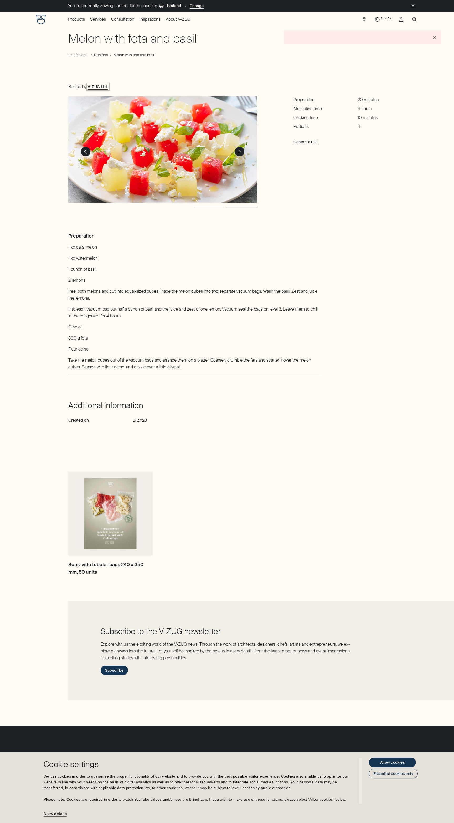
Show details (55, 813)
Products (76, 19)
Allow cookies (392, 762)
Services (98, 19)
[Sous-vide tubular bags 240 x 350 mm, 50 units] (110, 514)
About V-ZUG (178, 19)
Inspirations (150, 19)
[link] (364, 20)
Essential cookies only (393, 773)
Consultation (122, 19)
